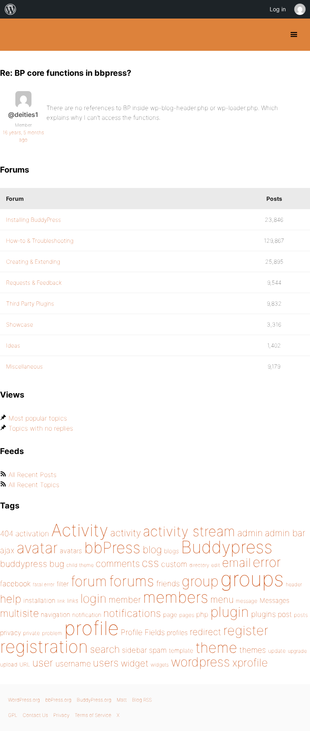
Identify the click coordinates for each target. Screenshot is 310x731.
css (150, 563)
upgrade (297, 651)
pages (186, 615)
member (125, 599)
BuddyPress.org (13, 35)
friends (168, 583)
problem (52, 633)
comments (118, 563)
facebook (15, 583)
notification (86, 615)
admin (250, 533)
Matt (122, 700)
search (105, 649)
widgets (160, 665)
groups (252, 578)
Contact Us (35, 715)
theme (216, 647)
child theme (80, 565)
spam (158, 650)
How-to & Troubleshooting (39, 240)
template (181, 650)
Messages (274, 600)
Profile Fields (143, 632)
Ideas (13, 345)
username (73, 664)
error (267, 562)
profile (91, 628)
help (10, 599)
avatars (71, 551)
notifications (132, 613)
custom (174, 564)
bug (56, 563)
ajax (7, 550)
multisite (19, 613)
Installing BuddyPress (33, 219)
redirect (205, 632)
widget (135, 663)
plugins (263, 614)
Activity (79, 530)
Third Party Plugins (30, 303)
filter (63, 584)
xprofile (250, 662)
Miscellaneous (24, 366)
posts (301, 615)
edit (215, 565)
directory (199, 565)
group (200, 581)
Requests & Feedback (34, 282)
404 (6, 533)
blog (152, 550)
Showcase (19, 324)
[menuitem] (10, 9)
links (72, 600)
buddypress (23, 563)
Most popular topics (37, 418)
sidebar (134, 650)
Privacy (61, 715)
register (245, 630)
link (61, 601)
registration (44, 646)
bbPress (112, 547)
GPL (12, 715)
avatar (37, 548)
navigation (55, 615)
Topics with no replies (40, 428)
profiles (177, 633)
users (106, 662)
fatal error (43, 584)
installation (39, 600)
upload (8, 664)
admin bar (285, 532)
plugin (229, 611)
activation (32, 533)
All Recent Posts (32, 475)
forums (131, 581)
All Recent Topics (33, 485)
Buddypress (226, 547)
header (294, 584)
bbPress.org (58, 700)
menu (222, 599)
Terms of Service (93, 715)
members (175, 597)
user (42, 662)
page (170, 615)
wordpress (200, 662)
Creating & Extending (33, 261)
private (31, 633)
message (247, 601)
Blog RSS (142, 700)
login (93, 598)
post (285, 614)
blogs (171, 551)
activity (125, 533)
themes (252, 650)
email (236, 562)
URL (24, 664)
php (202, 614)
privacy (10, 633)
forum (89, 581)
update (277, 651)
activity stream (189, 531)
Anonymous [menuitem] (299, 9)
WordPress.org (24, 700)
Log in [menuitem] (278, 9)
